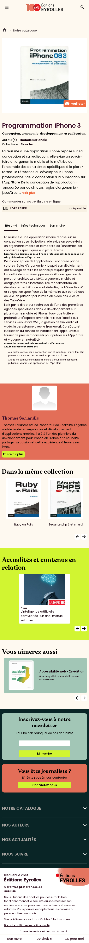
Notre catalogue (25, 30)
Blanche (26, 144)
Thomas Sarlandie (33, 140)
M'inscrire (44, 753)
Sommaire (57, 225)
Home (4, 30)
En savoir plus (13, 454)
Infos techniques (33, 225)
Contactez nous (44, 785)
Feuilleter (75, 103)
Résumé (11, 225)
